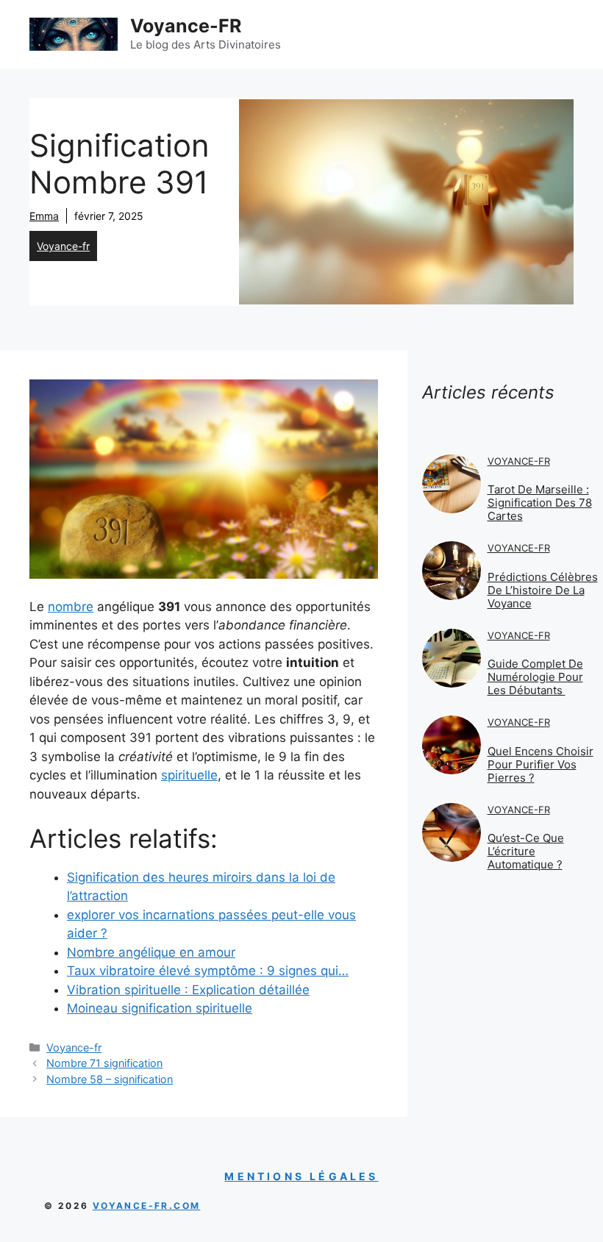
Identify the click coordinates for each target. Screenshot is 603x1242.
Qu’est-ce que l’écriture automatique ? (526, 851)
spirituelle (189, 775)
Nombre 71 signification (104, 1063)
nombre (70, 606)
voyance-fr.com (147, 1205)
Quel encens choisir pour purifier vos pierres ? (540, 764)
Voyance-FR (185, 26)
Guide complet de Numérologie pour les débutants (535, 677)
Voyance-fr (63, 246)
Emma (44, 216)
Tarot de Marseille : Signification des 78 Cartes (540, 502)
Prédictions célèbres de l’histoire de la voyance (543, 590)
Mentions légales (301, 1176)
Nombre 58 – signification (109, 1079)
